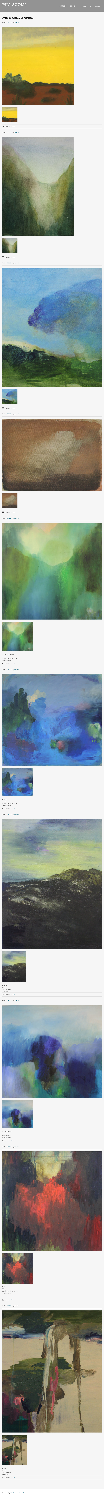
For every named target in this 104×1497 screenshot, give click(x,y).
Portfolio (22, 1493)
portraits (83, 6)
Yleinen (13, 126)
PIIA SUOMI (14, 4)
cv (91, 6)
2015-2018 (63, 6)
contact (97, 6)
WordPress (13, 1493)
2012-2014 (73, 6)
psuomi (16, 22)
